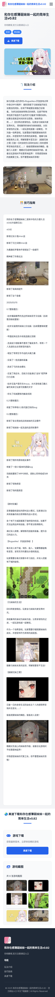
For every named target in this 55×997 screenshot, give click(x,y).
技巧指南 (8, 971)
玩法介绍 (8, 967)
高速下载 (15, 40)
